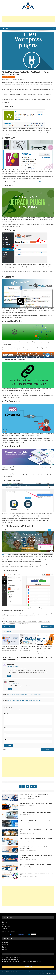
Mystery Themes (42, 971)
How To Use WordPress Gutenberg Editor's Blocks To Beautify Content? (24, 694)
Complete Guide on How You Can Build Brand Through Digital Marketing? (9, 626)
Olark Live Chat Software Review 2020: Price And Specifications (9, 647)
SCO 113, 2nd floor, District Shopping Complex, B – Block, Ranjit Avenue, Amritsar (22, 961)
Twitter (5, 947)
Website (5, 739)
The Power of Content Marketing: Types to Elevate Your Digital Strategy (45, 648)
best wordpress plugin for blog (29, 621)
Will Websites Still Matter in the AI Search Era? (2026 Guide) (36, 803)
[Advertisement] (28, 19)
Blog (3, 924)
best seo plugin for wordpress (14, 621)
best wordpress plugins (44, 621)
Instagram (5, 944)
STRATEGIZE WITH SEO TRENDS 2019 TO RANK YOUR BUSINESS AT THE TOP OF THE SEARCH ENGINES (48, 626)
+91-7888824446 (16, 957)
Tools (13, 76)
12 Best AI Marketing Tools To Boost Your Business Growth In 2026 (36, 873)
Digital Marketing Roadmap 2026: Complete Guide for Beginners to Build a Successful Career (34, 795)
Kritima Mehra (32, 798)
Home (4, 921)
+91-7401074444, (7, 957)
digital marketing (29, 181)
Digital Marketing (6, 76)
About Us (5, 922)
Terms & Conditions (50, 973)
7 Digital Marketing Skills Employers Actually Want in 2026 (35, 812)
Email (5, 733)
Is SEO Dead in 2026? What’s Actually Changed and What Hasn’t (36, 821)
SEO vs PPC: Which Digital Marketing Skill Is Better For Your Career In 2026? (36, 856)
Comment (6, 713)
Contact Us (5, 928)
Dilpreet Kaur (39, 653)
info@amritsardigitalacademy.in (10, 959)
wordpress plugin (23, 623)
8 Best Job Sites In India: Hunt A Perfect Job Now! (27, 647)
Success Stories (7, 926)
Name (5, 727)
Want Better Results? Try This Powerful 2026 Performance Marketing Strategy (35, 865)
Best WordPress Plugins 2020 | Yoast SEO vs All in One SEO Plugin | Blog (24, 700)
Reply (9, 675)
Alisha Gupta (16, 79)
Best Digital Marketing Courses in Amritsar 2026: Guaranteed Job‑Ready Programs (36, 847)
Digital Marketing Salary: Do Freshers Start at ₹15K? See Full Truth (36, 830)
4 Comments (23, 79)
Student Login (28, 966)
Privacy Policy (41, 973)
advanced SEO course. (39, 181)
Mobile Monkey (5, 554)
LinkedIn (5, 946)
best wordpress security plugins (10, 623)
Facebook (5, 942)
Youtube (5, 949)
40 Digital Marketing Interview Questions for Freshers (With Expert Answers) (36, 839)
